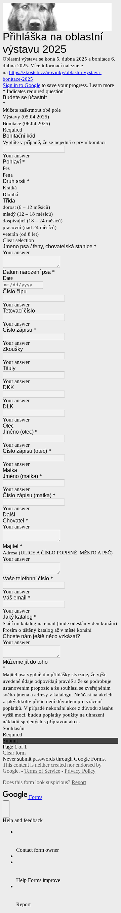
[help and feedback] (6, 808)
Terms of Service (42, 771)
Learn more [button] (101, 85)
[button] (60, 241)
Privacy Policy (80, 771)
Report (79, 782)
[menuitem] (67, 841)
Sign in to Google (21, 85)
